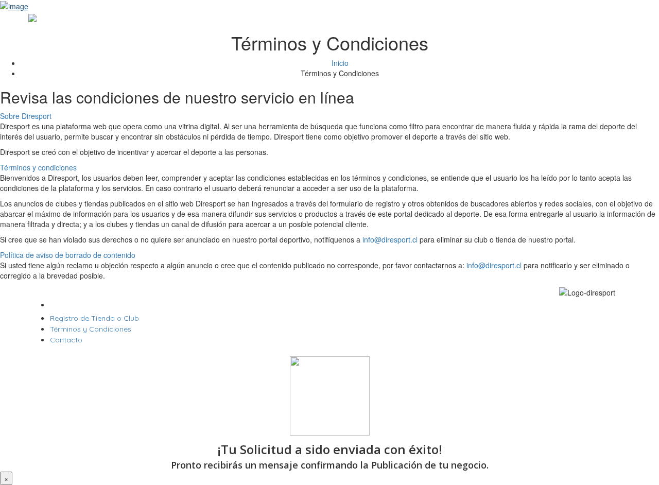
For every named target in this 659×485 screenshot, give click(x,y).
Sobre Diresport (25, 116)
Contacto (66, 339)
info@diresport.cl (390, 239)
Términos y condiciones (38, 167)
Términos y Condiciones (90, 329)
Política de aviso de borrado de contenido (67, 255)
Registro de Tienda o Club (94, 318)
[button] (329, 116)
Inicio (340, 63)
